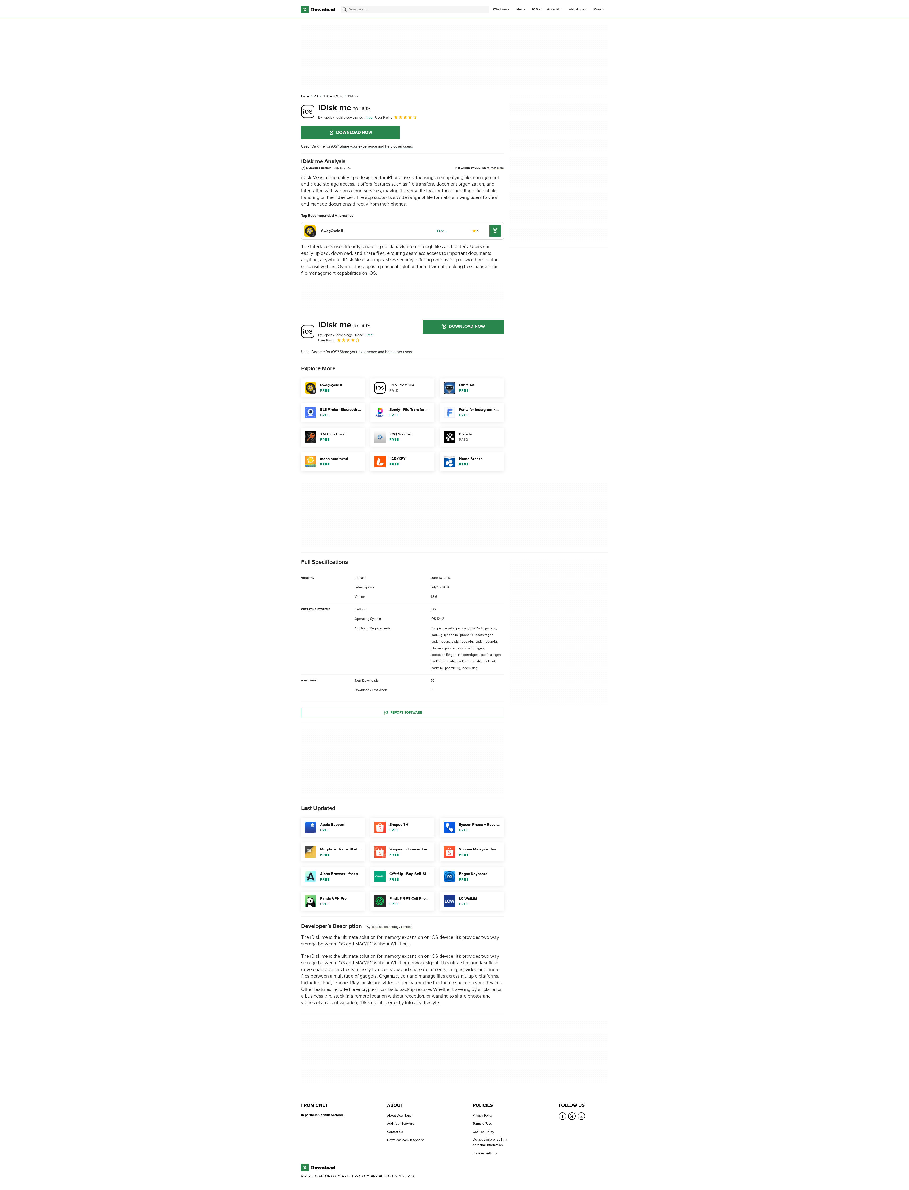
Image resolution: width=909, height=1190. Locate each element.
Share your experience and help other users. (376, 146)
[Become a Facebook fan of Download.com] (562, 1116)
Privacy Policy (483, 1116)
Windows (500, 9)
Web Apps (576, 9)
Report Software (406, 713)
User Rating (383, 118)
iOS (535, 9)
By (340, 118)
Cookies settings (485, 1153)
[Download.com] (318, 9)
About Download (399, 1116)
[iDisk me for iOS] (307, 111)
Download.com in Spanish (406, 1140)
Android (553, 9)
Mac (519, 9)
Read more (497, 168)
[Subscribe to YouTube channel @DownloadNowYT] (581, 1116)
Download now (354, 132)
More (597, 9)
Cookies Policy (483, 1132)
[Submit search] (344, 9)
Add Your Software (400, 1124)
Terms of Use (482, 1124)
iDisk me (344, 108)
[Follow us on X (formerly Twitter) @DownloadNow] (572, 1116)
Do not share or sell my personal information (490, 1142)
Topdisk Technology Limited (391, 927)
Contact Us (395, 1132)
